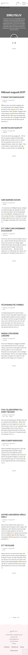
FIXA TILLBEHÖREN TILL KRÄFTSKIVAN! (12, 410)
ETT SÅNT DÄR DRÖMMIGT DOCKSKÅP (13, 229)
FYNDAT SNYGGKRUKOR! (12, 97)
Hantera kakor (14, 650)
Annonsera (6, 647)
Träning (4, 204)
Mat (7, 416)
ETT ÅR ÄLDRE (7, 545)
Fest (4, 416)
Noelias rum (5, 235)
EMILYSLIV (14, 15)
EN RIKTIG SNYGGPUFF (11, 128)
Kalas (7, 445)
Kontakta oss (14, 647)
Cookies (22, 647)
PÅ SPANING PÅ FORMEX (12, 304)
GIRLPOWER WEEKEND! (12, 440)
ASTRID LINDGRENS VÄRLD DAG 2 (13, 515)
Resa (4, 521)
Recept (10, 416)
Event (4, 309)
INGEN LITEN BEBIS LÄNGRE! (10, 334)
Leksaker (5, 340)
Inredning (5, 101)
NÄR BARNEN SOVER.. (11, 200)
